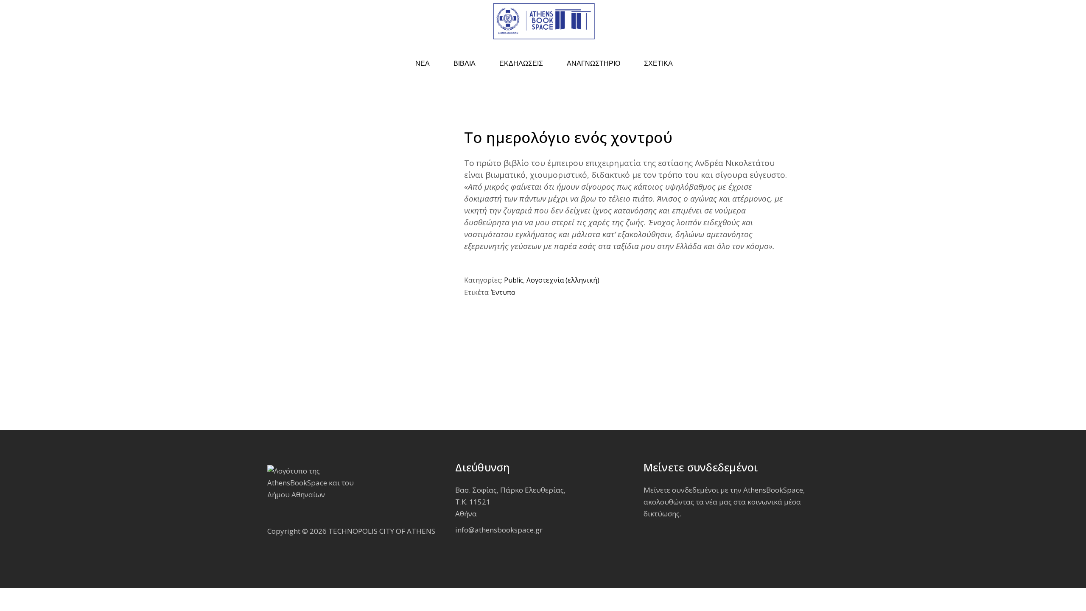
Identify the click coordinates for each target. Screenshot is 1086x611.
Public (513, 280)
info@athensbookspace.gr (499, 530)
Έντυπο (503, 292)
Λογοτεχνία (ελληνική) (562, 280)
